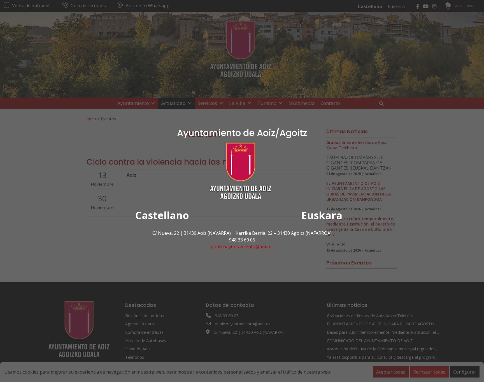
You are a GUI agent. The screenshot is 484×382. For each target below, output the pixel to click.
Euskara (321, 215)
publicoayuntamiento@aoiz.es (242, 246)
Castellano (162, 215)
